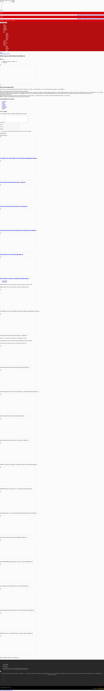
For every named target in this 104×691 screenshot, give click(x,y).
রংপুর (7, 53)
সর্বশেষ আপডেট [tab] (4, 280)
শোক (9, 53)
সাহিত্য (7, 50)
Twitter (3, 102)
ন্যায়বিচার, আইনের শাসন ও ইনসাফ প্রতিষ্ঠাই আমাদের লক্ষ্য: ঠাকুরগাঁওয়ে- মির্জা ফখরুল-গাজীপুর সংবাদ (16, 633)
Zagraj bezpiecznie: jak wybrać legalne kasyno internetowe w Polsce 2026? (84, 14)
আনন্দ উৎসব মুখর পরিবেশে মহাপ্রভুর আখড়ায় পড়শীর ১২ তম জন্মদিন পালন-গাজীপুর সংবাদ (14, 440)
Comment (2, 122)
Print (3, 109)
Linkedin (4, 104)
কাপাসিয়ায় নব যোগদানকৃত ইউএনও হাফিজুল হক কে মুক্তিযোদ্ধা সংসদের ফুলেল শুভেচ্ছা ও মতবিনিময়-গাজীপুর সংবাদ (18, 464)
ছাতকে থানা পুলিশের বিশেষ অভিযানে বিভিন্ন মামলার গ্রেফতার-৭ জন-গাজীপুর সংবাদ (13, 182)
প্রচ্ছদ (5, 53)
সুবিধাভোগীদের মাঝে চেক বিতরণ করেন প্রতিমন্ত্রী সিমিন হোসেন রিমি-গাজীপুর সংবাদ (15, 668)
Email (1, 126)
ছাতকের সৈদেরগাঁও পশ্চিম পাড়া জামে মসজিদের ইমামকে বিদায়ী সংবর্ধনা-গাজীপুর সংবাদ (13, 537)
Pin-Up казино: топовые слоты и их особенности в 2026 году (13, 343)
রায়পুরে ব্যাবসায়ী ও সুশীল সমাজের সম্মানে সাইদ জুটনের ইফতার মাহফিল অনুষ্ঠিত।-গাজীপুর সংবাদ (85, 18)
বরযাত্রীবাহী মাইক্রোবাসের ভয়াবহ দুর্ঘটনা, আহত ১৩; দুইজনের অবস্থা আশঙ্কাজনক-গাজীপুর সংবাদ (16, 488)
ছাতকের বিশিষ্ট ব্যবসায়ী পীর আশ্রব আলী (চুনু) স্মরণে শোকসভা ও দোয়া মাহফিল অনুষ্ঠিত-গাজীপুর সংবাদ (16, 561)
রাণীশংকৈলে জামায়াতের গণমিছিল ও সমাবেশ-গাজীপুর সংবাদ (9, 657)
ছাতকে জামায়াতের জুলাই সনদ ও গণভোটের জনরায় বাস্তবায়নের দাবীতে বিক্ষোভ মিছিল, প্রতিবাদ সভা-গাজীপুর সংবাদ (18, 513)
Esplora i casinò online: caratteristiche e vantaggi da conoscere (13, 338)
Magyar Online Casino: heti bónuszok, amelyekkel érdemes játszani (14, 287)
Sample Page (5, 666)
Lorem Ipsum (5, 664)
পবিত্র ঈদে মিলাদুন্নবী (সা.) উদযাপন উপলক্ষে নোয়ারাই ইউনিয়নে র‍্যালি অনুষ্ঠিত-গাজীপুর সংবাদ (14, 278)
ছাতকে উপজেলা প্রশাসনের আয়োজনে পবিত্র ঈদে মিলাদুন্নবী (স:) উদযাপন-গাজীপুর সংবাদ (14, 206)
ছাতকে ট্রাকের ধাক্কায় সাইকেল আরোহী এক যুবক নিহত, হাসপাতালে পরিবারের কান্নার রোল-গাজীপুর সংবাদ (17, 610)
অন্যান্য (4, 45)
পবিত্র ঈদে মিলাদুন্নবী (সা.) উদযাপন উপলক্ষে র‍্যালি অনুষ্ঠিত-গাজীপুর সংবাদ (11, 254)
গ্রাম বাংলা (1, 53)
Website (1, 128)
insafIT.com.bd (101, 688)
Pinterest (4, 107)
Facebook (4, 101)
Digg (3, 103)
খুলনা (4, 32)
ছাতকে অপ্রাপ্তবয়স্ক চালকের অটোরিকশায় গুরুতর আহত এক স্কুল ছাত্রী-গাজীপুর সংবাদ (14, 586)
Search (13, 1)
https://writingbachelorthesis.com (6, 690)
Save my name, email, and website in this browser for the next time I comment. (16, 131)
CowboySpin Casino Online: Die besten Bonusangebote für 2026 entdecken (16, 340)
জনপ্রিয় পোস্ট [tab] (4, 282)
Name (1, 124)
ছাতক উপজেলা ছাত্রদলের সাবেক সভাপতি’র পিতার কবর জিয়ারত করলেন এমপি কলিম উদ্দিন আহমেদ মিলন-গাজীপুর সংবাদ (18, 230)
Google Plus (4, 106)
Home (1, 52)
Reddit (3, 105)
